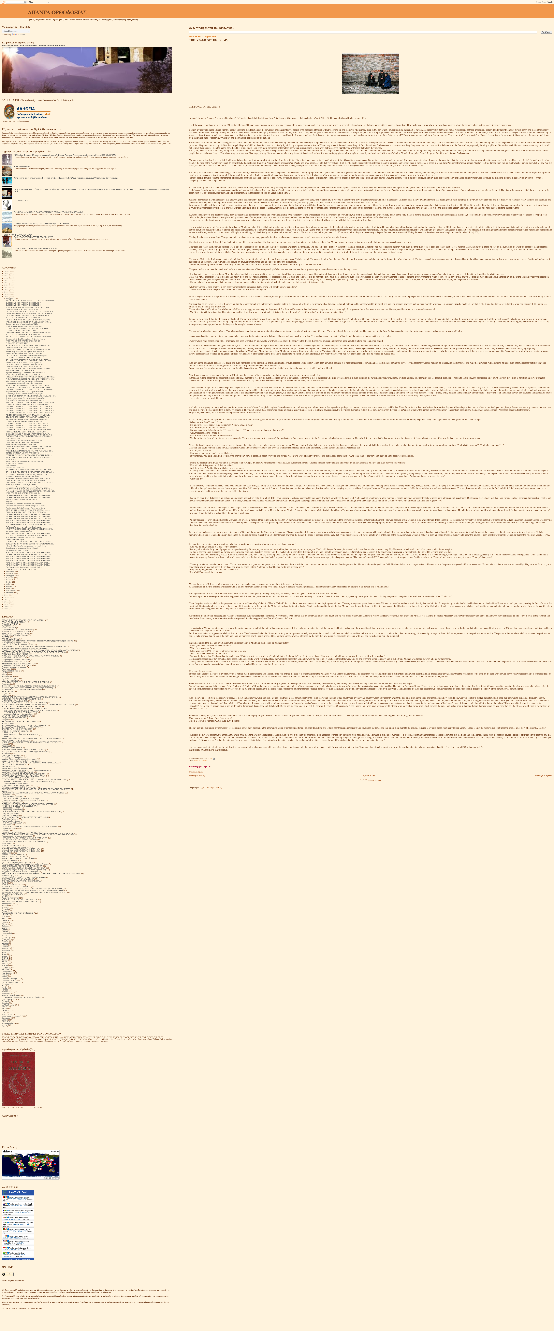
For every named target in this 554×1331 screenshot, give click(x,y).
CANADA (5, 920)
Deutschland (7, 933)
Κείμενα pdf (6, 746)
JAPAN (4, 962)
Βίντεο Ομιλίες (7, 676)
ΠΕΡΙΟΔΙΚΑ (6, 825)
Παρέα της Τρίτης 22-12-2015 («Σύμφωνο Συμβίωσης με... (26, 480)
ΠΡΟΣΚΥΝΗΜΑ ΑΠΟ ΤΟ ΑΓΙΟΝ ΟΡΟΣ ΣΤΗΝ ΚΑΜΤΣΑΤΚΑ (24, 838)
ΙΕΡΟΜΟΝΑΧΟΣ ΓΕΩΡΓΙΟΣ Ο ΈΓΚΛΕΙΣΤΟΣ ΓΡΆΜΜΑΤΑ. (24, 725)
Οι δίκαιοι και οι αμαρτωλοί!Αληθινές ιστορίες (19, 787)
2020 (6, 285)
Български (6, 1018)
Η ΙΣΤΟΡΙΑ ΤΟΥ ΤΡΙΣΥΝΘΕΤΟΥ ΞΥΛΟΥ (17, 235)
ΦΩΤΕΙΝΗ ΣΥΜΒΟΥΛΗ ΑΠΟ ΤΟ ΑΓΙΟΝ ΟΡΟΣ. (22, 453)
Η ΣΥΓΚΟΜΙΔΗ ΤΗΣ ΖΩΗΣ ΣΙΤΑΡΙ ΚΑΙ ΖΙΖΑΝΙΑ (20, 712)
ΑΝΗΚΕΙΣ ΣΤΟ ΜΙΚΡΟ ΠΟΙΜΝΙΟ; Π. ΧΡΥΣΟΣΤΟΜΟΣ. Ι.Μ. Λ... (28, 385)
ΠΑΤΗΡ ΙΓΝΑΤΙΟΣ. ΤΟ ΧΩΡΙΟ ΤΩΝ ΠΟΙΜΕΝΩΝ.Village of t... (27, 356)
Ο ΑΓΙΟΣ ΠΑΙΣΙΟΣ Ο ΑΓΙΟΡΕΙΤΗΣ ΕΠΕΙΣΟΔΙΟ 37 (23, 303)
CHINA (4, 924)
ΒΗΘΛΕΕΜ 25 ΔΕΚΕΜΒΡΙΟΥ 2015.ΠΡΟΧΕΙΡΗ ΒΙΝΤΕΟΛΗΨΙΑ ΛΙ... (29, 470)
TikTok (4, 1009)
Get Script (9, 1259)
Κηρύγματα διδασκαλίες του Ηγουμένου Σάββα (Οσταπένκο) (25, 751)
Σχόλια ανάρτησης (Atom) (211, 787)
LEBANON (6, 967)
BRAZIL (5, 918)
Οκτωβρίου (10, 573)
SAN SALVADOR (8, 999)
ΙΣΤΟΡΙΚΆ (6, 736)
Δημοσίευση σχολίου (196, 772)
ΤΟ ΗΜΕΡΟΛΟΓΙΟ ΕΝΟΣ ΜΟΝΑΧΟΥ (16, 887)
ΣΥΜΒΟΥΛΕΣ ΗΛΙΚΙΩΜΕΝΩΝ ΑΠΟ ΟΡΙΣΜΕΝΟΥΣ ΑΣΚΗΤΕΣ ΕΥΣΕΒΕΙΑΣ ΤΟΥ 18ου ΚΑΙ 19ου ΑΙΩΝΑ (41, 873)
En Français (6, 937)
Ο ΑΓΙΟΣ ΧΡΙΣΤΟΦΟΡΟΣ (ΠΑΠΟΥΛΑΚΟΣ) (18, 778)
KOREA (5, 965)
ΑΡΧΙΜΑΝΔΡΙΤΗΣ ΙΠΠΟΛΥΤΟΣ (14, 658)
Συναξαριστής (7, 875)
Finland (5, 945)
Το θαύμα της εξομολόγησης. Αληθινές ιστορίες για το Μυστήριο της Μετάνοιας (32, 888)
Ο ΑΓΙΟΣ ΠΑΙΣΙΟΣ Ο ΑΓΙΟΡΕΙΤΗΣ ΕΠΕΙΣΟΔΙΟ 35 (23, 309)
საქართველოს (8, 1024)
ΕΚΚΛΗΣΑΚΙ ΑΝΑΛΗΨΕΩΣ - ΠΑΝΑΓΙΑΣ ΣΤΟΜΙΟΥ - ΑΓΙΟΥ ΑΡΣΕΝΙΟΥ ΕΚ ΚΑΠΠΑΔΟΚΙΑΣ (48, 212)
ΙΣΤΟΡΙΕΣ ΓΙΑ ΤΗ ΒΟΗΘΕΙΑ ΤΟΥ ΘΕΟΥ (17, 729)
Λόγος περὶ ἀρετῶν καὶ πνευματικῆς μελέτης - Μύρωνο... (25, 461)
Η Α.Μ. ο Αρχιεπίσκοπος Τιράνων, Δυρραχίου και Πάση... (25, 364)
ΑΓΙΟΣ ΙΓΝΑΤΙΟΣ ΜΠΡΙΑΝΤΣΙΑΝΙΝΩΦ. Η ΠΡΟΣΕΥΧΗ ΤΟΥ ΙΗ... (28, 307)
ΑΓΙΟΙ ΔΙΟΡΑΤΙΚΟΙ (9, 628)
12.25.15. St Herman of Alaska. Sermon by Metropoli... (25, 421)
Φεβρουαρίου (11, 590)
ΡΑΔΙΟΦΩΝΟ (7, 843)
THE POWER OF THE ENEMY (208, 40)
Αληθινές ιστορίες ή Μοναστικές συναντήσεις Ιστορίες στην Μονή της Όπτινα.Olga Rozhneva (37, 641)
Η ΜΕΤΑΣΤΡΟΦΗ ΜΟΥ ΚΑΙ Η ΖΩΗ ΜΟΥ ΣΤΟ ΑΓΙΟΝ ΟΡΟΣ (24, 708)
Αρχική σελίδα (369, 776)
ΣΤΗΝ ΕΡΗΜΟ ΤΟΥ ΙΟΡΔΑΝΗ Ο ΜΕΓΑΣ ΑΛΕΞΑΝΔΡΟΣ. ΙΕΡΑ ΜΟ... (30, 472)
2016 (6, 294)
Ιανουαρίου (10, 593)
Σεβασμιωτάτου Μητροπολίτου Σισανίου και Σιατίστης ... (25, 383)
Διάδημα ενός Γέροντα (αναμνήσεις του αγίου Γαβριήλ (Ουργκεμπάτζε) (29, 686)
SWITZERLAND (8, 1005)
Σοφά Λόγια (6, 853)
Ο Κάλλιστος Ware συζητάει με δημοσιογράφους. (23, 476)
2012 (6, 599)
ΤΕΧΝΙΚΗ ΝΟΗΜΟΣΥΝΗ (11, 885)
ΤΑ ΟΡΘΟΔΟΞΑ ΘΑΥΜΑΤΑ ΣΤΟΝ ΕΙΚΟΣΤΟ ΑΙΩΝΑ (21, 881)
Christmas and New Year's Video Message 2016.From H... (26, 506)
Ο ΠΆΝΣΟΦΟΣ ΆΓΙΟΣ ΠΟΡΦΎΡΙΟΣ (16, 785)
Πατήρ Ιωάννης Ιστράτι (10, 813)
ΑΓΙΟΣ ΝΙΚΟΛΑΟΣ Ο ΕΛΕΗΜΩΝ (14, 635)
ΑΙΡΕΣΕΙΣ (5, 637)
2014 (6, 595)
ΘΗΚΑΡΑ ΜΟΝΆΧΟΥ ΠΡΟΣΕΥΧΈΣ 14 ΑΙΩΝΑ (19, 721)
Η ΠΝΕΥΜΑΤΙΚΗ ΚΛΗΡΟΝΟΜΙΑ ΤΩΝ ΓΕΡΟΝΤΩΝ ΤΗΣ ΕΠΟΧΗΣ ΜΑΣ (29, 710)
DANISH (5, 932)
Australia (5, 909)
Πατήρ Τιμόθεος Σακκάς (11, 821)
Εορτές (4, 693)
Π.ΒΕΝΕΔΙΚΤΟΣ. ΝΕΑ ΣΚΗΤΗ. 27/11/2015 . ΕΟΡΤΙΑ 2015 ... (27, 432)
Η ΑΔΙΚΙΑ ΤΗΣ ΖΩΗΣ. (22, 201)
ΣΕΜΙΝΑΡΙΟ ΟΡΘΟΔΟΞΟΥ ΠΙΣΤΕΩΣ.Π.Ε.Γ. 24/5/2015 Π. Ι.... (27, 417)
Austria (4, 911)
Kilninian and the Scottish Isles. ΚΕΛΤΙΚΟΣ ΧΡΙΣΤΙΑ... (24, 354)
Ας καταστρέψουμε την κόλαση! (14, 667)
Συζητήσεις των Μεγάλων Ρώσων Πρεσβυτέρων (20, 872)
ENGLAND (6, 939)
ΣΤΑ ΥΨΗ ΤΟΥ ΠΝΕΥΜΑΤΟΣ (13, 855)
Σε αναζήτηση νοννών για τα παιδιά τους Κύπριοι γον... (25, 394)
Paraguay (6, 984)
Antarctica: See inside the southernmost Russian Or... (24, 504)
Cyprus (5, 928)
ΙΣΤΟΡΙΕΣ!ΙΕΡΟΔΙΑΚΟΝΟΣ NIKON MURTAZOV (20, 735)
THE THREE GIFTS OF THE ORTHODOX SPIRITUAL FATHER (28, 535)
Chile (4, 922)
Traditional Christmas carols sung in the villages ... (23, 442)
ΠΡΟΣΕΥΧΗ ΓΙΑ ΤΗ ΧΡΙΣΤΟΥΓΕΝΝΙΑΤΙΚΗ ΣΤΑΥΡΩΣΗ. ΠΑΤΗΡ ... (29, 455)
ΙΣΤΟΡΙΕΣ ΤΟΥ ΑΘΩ (9, 733)
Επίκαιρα (5, 695)
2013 (6, 597)
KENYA (5, 964)
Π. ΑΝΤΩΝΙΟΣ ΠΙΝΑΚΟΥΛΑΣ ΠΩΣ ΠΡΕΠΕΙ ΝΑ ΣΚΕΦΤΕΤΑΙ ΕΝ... (29, 368)
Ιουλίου (9, 580)
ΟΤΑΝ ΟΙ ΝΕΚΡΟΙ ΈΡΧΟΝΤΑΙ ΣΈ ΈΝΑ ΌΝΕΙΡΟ (20, 798)
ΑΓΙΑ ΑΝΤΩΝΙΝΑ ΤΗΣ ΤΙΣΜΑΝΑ (14, 622)
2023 (6, 278)
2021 (6, 283)
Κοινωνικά (6, 753)
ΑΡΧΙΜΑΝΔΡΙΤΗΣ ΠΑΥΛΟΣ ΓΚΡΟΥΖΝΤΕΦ (18, 663)
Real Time (17, 1259)
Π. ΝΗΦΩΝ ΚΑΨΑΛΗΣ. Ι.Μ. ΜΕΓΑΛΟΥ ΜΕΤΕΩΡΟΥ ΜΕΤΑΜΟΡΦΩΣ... (30, 491)
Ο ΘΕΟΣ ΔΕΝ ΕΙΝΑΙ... (13, 438)
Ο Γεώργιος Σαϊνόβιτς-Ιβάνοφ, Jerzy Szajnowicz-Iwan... (25, 339)
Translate (21, 35)
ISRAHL (5, 958)
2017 (6, 292)
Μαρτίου (9, 588)
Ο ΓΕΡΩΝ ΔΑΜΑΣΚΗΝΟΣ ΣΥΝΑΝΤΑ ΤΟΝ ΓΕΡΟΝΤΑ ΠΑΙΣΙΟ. (37, 248)
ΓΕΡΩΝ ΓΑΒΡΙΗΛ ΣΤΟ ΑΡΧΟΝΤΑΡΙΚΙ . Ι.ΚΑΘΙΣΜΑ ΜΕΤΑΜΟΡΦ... (29, 332)
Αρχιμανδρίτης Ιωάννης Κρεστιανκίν (16, 660)
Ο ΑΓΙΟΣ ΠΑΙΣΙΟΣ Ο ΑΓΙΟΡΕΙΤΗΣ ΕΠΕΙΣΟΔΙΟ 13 (23, 347)
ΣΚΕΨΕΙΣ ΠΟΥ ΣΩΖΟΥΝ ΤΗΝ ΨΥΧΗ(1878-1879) (21, 849)
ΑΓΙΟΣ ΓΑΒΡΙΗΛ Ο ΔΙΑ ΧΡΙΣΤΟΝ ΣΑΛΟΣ (17, 629)
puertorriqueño (8, 992)
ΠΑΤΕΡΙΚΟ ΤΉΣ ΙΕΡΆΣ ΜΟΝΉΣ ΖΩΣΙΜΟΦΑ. (19, 806)
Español (5, 941)
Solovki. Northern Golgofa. (15, 540)
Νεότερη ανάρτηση (197, 776)
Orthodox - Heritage (200, 760)
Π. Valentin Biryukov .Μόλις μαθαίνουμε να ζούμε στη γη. (24, 800)
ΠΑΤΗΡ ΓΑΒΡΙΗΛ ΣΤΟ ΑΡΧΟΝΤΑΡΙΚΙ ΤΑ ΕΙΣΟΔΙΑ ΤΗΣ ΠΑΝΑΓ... (28, 316)
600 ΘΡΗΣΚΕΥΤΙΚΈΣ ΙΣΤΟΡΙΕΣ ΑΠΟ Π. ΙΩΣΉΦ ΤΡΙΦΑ (23, 620)
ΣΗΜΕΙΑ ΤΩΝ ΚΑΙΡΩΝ (10, 845)
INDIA (4, 952)
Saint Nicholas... (11, 466)
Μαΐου (8, 584)
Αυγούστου (10, 578)
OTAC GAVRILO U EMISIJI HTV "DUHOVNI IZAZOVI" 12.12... (28, 510)
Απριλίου (9, 586)
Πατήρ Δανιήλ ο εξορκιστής (12, 810)
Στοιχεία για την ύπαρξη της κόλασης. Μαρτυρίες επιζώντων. (25, 864)
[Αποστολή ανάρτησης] (213, 758)
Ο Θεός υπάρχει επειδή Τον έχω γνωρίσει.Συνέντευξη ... (25, 398)
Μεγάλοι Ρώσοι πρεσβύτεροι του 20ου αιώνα (19, 759)
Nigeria (5, 975)
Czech (4, 930)
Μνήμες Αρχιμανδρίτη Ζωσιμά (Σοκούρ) (17, 768)
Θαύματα (5, 720)
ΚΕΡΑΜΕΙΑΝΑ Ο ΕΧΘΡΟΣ (12, 748)
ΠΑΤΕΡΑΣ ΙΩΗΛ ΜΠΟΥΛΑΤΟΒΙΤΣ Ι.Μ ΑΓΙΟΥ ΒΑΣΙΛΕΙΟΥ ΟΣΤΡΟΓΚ (27, 804)
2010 (6, 604)
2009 (6, 606)
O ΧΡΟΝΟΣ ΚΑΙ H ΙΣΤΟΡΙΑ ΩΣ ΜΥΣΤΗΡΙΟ (21, 330)
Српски (5, 1020)
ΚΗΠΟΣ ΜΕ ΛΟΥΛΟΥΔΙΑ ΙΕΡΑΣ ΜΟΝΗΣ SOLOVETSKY (23, 750)
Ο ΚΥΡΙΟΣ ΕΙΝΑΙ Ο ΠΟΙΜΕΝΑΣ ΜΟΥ (16, 783)
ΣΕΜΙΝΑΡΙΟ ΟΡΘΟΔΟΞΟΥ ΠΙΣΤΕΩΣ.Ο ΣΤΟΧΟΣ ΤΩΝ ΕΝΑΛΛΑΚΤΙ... (31, 389)
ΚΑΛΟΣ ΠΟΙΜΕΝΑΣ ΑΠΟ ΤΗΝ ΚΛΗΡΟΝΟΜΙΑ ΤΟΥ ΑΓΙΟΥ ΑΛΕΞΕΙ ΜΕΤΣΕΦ (31, 738)
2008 (6, 609)
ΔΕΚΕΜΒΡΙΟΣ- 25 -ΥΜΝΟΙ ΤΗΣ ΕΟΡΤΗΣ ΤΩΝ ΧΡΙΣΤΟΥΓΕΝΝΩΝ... (30, 544)
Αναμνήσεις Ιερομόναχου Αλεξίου (14, 643)
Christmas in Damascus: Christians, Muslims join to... (24, 440)
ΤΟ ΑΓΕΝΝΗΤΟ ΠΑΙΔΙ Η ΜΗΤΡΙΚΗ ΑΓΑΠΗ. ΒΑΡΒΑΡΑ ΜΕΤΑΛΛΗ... (29, 430)
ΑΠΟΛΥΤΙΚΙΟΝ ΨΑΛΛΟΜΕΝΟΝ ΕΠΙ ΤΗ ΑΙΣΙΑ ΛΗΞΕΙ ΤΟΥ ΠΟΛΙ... (29, 322)
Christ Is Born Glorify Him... (15, 468)
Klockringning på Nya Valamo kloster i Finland (22, 548)
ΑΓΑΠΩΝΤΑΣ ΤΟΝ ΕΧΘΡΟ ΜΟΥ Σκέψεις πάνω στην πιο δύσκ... (28, 478)
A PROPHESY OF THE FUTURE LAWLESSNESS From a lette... (28, 345)
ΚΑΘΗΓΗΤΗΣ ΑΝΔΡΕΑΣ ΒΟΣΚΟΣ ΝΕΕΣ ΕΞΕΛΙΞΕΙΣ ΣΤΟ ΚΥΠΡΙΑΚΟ (30, 301)
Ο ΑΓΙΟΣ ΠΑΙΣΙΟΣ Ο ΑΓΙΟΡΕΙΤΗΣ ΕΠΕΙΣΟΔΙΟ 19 (23, 362)
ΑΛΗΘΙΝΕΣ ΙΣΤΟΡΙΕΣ (10, 639)
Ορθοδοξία (6, 795)
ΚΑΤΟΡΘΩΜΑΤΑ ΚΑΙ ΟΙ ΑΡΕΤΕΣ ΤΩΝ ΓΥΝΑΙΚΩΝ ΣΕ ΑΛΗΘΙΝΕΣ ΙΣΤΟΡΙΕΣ (31, 742)
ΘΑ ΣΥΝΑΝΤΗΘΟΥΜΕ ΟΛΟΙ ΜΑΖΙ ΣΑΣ (17, 716)
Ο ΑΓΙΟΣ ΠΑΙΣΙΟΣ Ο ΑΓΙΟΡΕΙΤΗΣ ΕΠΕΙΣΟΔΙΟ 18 (23, 366)
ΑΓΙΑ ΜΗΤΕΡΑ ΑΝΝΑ (10, 624)
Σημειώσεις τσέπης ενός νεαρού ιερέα (16, 847)
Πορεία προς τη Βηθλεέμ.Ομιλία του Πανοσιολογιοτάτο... (25, 508)
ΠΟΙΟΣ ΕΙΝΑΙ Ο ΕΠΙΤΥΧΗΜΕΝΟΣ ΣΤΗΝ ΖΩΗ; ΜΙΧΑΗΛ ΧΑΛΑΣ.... (29, 387)
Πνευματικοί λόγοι (9, 828)
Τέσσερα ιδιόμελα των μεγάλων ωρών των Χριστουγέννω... (27, 487)
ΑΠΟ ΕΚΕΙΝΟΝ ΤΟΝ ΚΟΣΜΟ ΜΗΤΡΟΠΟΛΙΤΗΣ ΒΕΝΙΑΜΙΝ (24, 648)
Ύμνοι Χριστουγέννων (10, 898)
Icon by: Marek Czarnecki (15, 463)
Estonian (5, 943)
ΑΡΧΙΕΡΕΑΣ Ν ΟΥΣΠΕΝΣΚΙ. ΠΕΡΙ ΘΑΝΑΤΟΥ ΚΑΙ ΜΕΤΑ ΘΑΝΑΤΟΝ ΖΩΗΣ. (30, 656)
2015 (6, 296)
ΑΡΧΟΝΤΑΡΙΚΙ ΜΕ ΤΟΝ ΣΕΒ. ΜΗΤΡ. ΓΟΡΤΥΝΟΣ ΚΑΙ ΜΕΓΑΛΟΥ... (29, 521)
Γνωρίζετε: (6, 684)
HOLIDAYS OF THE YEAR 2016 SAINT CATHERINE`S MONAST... (29, 542)
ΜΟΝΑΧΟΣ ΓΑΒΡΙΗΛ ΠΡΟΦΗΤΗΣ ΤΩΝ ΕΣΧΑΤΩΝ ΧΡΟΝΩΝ (25, 770)
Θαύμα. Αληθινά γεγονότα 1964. (14, 718)
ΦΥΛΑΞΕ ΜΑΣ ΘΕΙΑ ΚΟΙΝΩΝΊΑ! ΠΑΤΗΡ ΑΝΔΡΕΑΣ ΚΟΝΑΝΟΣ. (28, 457)
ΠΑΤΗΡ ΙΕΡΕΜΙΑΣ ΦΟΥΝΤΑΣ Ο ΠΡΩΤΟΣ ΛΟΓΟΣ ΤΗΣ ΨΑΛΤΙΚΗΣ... (30, 311)
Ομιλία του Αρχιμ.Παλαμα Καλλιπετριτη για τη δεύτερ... (24, 326)
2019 (6, 287)
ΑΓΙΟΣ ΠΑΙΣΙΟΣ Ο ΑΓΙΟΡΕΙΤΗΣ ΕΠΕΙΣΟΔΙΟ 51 (23, 493)
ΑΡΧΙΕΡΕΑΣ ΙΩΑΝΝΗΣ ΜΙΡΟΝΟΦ (15, 654)
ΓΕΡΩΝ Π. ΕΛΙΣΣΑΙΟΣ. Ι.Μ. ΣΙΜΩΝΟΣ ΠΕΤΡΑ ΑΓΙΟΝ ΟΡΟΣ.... (28, 565)
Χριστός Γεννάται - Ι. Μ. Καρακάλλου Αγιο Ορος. (22, 499)
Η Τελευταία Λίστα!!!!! (22, 166)
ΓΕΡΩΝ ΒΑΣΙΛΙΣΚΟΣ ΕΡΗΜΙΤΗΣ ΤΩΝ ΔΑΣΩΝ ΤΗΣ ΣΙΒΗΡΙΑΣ (25, 682)
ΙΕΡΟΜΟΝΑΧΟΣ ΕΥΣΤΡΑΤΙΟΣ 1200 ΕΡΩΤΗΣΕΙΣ (21, 727)
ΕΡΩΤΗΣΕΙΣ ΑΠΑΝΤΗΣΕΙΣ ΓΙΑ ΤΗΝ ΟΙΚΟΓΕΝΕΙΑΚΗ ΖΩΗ (24, 703)
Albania (5, 905)
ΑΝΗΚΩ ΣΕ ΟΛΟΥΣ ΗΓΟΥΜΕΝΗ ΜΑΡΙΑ (17, 645)
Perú (4, 986)
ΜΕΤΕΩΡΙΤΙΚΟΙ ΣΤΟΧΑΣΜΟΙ (13, 765)
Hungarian (6, 950)
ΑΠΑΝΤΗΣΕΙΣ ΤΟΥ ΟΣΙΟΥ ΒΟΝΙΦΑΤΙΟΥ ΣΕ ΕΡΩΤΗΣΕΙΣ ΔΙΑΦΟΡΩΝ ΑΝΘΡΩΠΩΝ (34, 646)
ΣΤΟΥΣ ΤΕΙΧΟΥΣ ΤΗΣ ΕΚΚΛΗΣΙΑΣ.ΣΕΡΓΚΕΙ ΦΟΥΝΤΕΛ (23, 868)
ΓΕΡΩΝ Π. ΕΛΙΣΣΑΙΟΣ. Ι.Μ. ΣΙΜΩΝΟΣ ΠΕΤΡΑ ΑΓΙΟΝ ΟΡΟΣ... (28, 563)
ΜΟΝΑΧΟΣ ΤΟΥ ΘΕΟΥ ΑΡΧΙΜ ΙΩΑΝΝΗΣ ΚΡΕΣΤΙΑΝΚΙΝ (23, 776)
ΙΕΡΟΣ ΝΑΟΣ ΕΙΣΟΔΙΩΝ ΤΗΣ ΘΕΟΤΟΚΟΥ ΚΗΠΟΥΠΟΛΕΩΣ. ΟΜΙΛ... (31, 402)
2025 (6, 274)
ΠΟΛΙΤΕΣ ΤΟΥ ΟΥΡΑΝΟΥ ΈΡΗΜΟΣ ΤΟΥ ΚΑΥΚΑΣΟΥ (22, 832)
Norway (5, 977)
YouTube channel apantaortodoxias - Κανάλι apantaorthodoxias (33, 45)
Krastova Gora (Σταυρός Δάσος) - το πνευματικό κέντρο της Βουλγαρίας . (42, 223)
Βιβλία (4, 673)
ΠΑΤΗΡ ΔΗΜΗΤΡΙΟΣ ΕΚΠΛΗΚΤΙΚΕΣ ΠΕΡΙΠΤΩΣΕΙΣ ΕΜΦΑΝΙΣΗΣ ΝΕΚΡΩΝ (31, 812)
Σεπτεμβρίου (10, 576)
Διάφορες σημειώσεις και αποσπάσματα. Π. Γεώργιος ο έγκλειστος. (27, 688)
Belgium (5, 915)
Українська (6, 1022)
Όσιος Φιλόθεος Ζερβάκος (12, 797)
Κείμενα (5, 744)
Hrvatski (5, 948)
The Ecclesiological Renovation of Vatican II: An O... (24, 567)
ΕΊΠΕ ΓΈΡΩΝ (7, 691)
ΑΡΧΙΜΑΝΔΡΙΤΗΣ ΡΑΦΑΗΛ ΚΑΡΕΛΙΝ (16, 665)
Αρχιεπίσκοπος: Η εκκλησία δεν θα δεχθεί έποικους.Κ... (25, 392)
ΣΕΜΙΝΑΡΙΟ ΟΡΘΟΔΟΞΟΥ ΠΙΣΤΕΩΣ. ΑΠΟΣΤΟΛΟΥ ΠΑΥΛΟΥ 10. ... (30, 406)
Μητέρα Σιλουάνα (8, 766)
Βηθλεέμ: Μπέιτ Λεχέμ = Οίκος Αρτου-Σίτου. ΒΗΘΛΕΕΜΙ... (26, 373)
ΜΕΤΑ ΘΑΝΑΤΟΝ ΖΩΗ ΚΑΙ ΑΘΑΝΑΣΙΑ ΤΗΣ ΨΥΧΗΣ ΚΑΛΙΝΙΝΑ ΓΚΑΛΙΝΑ (30, 763)
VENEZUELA (7, 1014)
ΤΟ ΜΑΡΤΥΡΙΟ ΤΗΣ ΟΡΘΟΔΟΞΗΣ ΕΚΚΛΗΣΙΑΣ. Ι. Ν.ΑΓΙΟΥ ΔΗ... (29, 489)
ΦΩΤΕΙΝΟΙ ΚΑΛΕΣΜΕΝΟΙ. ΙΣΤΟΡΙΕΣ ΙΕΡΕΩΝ (19, 902)
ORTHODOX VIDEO (10, 982)
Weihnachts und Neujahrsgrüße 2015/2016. (21, 444)
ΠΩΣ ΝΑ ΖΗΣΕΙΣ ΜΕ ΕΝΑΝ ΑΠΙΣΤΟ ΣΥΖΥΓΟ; (19, 840)
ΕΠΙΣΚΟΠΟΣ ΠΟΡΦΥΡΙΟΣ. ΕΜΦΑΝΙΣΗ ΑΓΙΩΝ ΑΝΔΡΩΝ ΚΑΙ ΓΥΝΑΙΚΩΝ (30, 697)
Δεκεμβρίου (10, 299)
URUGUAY (6, 1010)
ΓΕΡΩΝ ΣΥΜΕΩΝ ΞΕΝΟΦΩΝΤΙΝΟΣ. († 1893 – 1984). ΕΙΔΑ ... (27, 328)
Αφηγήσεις (6, 669)
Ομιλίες (5, 791)
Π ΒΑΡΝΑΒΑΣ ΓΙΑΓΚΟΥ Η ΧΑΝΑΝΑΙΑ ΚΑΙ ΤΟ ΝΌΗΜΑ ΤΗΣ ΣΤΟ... (29, 349)
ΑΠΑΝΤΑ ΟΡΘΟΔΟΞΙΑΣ (57, 12)
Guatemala (6, 947)
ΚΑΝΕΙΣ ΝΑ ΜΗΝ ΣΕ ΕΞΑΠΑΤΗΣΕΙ (15, 740)
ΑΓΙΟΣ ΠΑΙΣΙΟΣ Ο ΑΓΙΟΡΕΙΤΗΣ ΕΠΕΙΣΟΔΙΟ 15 (23, 334)
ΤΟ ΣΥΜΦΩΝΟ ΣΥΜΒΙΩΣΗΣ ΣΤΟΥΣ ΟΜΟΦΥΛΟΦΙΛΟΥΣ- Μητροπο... (31, 525)
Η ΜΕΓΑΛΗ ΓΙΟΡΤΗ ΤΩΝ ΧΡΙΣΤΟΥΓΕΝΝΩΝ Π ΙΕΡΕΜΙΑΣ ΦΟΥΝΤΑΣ (30, 377)
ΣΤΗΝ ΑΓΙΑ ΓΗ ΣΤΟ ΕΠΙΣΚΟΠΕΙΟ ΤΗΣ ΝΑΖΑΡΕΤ (23, 358)
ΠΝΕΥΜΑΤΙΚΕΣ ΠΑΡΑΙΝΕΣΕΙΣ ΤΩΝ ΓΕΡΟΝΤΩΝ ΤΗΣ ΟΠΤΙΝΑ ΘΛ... (30, 379)
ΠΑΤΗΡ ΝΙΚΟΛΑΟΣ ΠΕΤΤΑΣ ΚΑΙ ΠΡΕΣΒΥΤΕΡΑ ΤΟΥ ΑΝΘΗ (25, 817)
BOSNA (5, 917)
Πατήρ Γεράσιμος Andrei (11, 808)
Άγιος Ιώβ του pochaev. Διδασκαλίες (16, 633)
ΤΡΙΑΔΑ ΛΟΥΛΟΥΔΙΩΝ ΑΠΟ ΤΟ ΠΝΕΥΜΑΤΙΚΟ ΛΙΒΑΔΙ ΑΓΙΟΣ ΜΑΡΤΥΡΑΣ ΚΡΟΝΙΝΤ (34, 892)
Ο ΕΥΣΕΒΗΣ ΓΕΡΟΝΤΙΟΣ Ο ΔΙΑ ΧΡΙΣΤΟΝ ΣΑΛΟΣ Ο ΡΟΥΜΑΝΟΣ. (27, 781)
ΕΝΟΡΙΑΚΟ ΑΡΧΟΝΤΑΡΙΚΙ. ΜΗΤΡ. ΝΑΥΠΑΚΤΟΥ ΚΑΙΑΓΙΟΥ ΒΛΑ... (29, 518)
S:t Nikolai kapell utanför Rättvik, (17, 550)
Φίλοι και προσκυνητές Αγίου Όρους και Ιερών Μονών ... (25, 381)
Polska (4, 988)
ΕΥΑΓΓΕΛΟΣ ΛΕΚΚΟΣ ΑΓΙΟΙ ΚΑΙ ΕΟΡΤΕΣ (20, 370)
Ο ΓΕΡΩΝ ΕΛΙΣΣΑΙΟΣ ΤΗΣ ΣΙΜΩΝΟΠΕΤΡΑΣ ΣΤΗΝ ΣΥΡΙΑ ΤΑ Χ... (29, 434)
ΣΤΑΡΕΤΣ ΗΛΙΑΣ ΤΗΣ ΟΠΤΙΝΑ (13, 857)
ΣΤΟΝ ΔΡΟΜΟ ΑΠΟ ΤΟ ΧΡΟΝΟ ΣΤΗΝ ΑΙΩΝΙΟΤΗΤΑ (22, 866)
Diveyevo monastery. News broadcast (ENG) (22, 324)
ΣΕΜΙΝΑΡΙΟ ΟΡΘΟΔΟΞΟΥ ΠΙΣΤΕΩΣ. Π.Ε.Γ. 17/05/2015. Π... (27, 428)
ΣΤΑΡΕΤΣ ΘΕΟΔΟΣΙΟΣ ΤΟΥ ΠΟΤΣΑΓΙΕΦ (18, 858)
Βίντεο (4, 675)
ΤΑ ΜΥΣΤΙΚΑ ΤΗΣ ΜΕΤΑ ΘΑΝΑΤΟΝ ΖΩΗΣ (18, 879)
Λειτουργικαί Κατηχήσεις (11, 755)
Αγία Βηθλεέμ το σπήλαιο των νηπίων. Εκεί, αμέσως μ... (25, 351)
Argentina (6, 907)
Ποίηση (5, 830)
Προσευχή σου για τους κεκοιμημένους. (17, 836)
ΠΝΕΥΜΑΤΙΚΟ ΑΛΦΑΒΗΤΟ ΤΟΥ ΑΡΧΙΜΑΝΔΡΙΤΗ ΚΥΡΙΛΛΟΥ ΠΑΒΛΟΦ (29, 827)
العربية (4, 1026)
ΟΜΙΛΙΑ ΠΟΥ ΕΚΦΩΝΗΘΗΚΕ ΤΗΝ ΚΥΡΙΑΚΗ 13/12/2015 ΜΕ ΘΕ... (29, 446)
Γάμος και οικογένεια (10, 680)
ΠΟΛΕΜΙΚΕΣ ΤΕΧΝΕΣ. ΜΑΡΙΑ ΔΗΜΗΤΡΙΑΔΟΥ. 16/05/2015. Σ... (28, 415)
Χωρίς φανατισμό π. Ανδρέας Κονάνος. (19, 531)
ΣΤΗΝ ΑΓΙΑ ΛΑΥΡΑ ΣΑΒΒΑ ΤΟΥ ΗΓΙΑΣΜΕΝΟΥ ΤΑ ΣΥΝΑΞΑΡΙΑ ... (28, 360)
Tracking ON (26, 1259)
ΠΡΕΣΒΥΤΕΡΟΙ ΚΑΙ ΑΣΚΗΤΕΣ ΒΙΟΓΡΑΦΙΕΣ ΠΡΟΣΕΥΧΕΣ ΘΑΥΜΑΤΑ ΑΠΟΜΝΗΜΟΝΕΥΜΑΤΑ (38, 834)
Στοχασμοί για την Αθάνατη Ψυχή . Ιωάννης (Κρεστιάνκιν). (24, 870)
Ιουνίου (9, 582)
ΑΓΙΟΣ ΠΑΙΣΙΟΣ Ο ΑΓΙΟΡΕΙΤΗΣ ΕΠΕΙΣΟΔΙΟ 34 (23, 318)
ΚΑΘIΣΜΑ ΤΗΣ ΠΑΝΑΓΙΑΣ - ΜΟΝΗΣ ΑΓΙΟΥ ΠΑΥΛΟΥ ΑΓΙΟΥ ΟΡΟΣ (29, 482)
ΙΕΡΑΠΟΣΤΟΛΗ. (8, 723)
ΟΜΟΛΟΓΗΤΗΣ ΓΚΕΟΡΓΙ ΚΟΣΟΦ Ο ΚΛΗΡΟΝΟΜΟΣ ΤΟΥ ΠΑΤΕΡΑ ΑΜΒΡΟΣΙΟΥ (33, 793)
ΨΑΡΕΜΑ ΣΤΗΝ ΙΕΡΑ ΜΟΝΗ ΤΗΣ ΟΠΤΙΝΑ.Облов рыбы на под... (29, 337)
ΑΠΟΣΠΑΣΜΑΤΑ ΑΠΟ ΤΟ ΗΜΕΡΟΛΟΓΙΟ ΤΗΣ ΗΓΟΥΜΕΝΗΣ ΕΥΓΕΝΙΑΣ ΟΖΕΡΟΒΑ (34, 652)
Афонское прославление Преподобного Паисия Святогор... (27, 419)
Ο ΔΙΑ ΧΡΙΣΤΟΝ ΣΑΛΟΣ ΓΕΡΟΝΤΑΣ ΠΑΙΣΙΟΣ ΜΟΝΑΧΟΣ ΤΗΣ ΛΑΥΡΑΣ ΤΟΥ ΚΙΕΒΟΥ (34, 780)
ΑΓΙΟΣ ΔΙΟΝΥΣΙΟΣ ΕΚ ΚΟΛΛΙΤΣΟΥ (15, 631)
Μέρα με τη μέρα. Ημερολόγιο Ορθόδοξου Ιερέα (20, 761)
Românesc (6, 994)
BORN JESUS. (11, 459)
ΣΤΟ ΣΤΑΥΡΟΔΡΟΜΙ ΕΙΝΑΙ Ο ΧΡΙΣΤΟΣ (17, 862)
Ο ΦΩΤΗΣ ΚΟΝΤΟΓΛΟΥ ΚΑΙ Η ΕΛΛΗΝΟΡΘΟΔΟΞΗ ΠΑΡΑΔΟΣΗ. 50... (31, 396)
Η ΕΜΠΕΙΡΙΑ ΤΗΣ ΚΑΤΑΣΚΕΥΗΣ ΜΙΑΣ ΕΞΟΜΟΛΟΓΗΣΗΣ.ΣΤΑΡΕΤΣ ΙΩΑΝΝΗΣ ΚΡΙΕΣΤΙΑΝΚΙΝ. (38, 705)
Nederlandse (7, 971)
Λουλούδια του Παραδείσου (13, 757)
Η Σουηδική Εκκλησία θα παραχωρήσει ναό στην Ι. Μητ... (26, 546)
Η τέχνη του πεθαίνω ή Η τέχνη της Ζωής (17, 714)
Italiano (5, 960)
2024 (6, 276)
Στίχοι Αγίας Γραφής (9, 860)
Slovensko (6, 1001)
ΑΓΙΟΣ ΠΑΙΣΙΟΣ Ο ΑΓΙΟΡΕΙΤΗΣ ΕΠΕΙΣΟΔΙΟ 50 (23, 375)
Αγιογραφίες (6, 626)
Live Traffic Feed (18, 1192)
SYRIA (4, 1007)
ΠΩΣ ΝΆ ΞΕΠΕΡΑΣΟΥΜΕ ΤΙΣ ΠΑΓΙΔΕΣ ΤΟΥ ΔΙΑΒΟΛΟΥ (23, 842)
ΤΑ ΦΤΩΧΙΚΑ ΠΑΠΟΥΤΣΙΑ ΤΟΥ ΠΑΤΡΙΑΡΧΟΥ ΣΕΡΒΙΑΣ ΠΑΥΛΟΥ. (29, 436)
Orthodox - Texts (8, 980)
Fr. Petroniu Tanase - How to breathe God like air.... (24, 527)
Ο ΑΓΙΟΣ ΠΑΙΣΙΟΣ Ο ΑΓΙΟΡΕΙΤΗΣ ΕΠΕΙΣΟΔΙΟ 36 (23, 305)
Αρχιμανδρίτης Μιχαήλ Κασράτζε (14, 661)
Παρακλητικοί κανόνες (10, 802)
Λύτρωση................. (13, 501)
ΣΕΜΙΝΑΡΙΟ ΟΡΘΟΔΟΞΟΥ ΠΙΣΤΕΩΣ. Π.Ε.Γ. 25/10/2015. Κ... (27, 423)
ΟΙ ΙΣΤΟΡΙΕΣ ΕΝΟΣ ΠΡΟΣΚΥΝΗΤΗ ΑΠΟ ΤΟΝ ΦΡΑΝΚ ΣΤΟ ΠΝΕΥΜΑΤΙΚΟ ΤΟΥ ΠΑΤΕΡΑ (36, 789)
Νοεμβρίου (10, 571)
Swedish (5, 1003)
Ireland (4, 956)
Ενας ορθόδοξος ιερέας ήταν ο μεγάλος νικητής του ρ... (25, 400)
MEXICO (5, 969)
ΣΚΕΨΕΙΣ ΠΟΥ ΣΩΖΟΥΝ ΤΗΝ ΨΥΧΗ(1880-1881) (21, 851)
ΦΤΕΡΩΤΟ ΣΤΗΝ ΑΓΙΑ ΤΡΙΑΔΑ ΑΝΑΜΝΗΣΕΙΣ (19, 900)
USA (3, 1012)
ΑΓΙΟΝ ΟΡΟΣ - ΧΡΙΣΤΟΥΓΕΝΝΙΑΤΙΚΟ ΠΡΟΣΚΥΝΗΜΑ (25, 449)
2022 (6, 280)
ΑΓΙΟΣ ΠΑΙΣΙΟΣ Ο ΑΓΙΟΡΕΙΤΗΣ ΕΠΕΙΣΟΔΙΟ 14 (23, 341)
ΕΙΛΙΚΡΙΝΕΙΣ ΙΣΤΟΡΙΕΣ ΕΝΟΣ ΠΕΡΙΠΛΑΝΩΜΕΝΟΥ (22, 690)
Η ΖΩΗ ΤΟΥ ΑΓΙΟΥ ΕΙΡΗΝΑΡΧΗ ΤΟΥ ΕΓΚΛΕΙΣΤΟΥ (22, 706)
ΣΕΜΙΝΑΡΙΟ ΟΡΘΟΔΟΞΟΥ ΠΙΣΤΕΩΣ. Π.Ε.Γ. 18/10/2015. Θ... (27, 425)
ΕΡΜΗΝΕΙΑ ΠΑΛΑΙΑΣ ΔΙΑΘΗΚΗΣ (15, 701)
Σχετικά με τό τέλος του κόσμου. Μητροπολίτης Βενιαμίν (23, 877)
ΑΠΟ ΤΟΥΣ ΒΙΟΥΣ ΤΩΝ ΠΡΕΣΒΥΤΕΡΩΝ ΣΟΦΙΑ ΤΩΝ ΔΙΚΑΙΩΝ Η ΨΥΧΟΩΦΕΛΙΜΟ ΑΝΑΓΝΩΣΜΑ (39, 650)
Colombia (6, 926)
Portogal (5, 990)
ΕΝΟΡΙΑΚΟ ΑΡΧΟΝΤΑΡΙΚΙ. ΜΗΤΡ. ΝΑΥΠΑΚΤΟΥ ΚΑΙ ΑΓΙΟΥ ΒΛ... (29, 495)
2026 (6, 271)
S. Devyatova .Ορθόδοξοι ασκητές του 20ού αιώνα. (21, 997)
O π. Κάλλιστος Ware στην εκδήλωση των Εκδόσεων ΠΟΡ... (27, 474)
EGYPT (5, 935)
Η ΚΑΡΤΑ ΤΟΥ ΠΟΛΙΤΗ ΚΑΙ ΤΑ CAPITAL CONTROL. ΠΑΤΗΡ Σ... (28, 320)
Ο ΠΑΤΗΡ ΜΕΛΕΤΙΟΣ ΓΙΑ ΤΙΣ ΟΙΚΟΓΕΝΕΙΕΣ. (22, 569)
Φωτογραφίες (7, 903)
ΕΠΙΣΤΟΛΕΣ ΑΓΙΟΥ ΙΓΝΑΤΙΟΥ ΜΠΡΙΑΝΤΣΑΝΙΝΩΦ (21, 699)
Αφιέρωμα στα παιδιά (10, 671)
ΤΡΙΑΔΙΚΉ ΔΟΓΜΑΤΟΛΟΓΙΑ (12, 894)
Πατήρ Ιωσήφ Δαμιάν (10, 815)
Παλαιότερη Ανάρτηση (543, 776)
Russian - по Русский (10, 995)
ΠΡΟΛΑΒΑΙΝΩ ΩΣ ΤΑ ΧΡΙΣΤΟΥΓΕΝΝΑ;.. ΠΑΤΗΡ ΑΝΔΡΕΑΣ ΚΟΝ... (29, 451)
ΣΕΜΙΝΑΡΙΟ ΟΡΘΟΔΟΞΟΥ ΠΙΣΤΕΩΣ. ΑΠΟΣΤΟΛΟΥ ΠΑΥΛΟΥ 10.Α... (30, 411)
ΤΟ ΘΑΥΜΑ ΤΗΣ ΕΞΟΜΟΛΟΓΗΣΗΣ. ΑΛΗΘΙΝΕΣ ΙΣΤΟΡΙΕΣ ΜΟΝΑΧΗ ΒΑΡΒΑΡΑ (32, 890)
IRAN (4, 954)
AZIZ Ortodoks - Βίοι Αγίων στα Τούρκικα (17, 913)
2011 (6, 602)
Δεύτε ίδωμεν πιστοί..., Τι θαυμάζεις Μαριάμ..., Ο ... (23, 485)
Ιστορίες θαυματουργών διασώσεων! (16, 731)
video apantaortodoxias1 (11, 1016)
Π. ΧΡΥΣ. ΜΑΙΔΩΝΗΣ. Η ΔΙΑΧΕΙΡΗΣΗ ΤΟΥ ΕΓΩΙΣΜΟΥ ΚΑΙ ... (27, 404)
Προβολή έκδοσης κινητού (370, 780)
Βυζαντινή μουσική (9, 678)
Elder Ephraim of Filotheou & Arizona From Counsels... (25, 537)
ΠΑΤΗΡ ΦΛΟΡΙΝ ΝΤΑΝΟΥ (12, 823)
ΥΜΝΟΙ (5, 896)
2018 (6, 290)
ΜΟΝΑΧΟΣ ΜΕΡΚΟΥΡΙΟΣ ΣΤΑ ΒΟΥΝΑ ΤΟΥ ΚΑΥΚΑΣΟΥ (23, 774)
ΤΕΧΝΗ (5, 883)
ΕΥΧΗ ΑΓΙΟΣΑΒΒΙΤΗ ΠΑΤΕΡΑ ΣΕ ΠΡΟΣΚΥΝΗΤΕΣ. (33, 237)
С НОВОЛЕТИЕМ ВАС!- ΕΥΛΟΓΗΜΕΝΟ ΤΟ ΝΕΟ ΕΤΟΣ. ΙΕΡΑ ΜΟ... (30, 313)
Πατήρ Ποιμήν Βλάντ (10, 819)
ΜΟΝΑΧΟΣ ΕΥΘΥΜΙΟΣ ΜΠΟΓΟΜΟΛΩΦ (17, 772)
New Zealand (7, 973)
